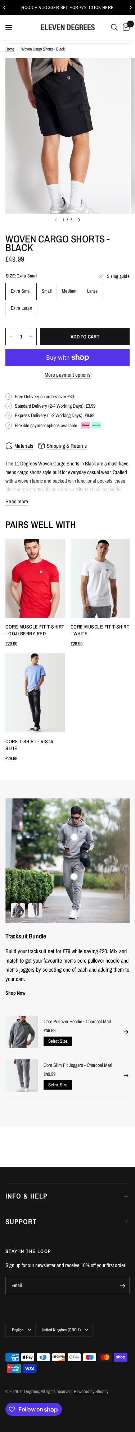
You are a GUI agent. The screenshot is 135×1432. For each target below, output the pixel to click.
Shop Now (15, 993)
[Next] (79, 220)
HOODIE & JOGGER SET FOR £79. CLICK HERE (67, 7)
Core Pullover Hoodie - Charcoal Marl (77, 1021)
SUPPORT (21, 1221)
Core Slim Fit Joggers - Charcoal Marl (78, 1065)
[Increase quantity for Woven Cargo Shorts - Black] (31, 336)
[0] (125, 27)
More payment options (67, 375)
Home (9, 49)
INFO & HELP (26, 1196)
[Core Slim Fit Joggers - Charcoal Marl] (21, 1075)
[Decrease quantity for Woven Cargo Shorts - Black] (11, 336)
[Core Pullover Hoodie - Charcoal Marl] (21, 1032)
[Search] (114, 27)
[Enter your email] (122, 1285)
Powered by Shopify (91, 1391)
